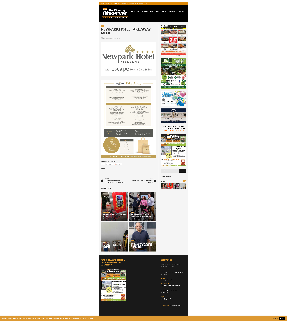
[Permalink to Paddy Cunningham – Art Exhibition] (183, 186)
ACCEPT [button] (282, 318)
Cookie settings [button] (274, 318)
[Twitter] (181, 3)
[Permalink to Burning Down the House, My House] (167, 186)
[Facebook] (176, 3)
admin (105, 38)
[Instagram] (179, 3)
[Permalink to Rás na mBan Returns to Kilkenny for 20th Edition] (177, 186)
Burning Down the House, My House (126, 3)
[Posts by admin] (102, 38)
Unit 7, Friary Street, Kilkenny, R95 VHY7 (170, 264)
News (163, 181)
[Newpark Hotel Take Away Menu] (128, 59)
